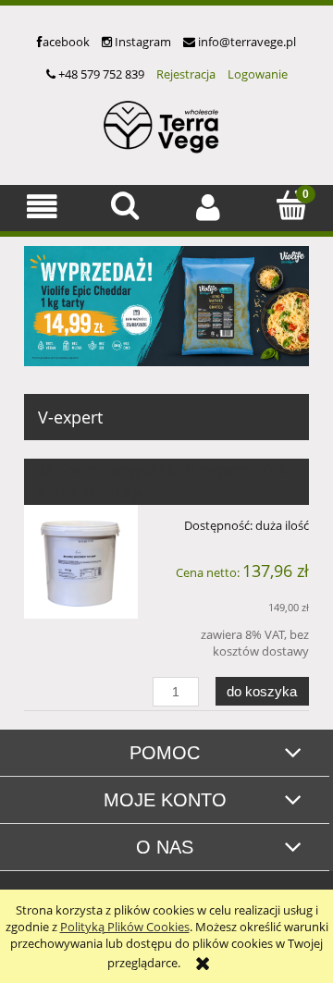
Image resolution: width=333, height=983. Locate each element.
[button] (41, 206)
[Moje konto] (208, 206)
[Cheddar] (166, 304)
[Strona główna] (166, 124)
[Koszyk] (291, 205)
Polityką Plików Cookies (125, 926)
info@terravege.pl (245, 41)
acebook (66, 41)
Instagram (141, 41)
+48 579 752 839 (100, 74)
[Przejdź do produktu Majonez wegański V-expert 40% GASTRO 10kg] (81, 562)
